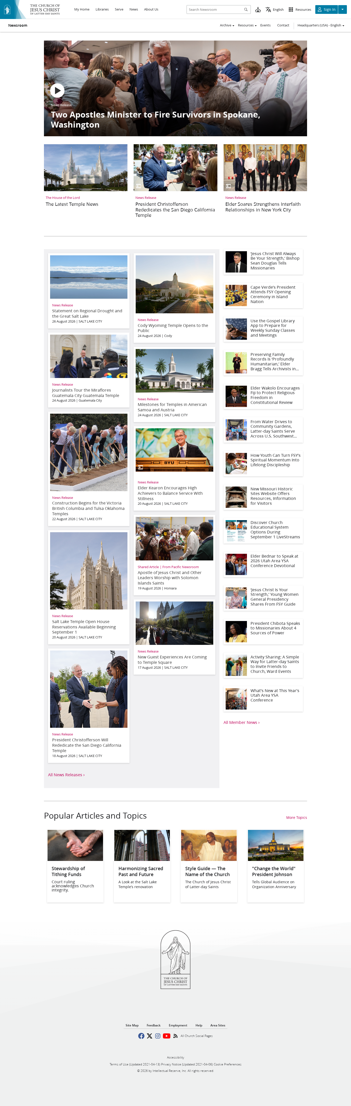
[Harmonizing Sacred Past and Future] (142, 859)
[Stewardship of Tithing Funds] (75, 859)
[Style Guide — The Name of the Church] (209, 859)
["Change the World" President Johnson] (275, 859)
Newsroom (17, 25)
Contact (283, 25)
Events (265, 25)
